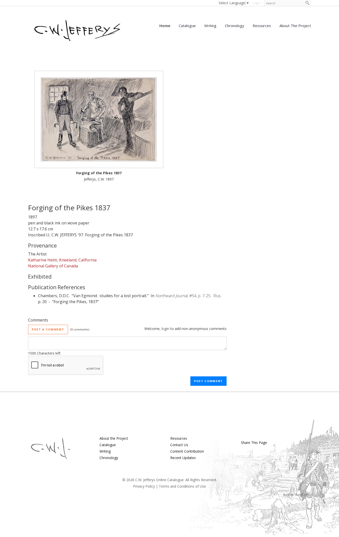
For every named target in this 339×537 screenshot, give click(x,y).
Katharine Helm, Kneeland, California (62, 260)
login (256, 3)
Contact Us (179, 444)
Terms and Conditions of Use (182, 486)
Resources (262, 25)
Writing (210, 25)
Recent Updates (183, 457)
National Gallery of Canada (53, 266)
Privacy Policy (144, 486)
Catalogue (187, 25)
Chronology (234, 25)
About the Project (295, 25)
